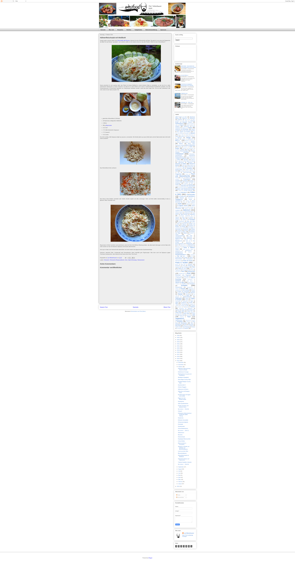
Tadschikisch (177, 301)
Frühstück (184, 180)
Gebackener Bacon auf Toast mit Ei (183, 459)
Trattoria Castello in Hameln (185, 462)
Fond (176, 177)
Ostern (191, 257)
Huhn (126, 260)
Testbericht (183, 302)
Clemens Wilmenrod (190, 156)
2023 (178, 341)
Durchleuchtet (190, 166)
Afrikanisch (192, 118)
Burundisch (177, 149)
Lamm (176, 234)
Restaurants (191, 271)
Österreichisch (178, 258)
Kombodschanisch (178, 227)
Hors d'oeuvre (191, 202)
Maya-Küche (188, 242)
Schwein (184, 285)
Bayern (193, 136)
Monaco (178, 246)
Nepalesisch (177, 250)
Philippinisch (190, 265)
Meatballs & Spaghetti (183, 377)
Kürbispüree (181, 401)
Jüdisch (177, 218)
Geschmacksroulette (182, 187)
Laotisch (189, 234)
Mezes (176, 244)
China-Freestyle (184, 151)
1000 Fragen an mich (181, 117)
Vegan (189, 316)
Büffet (191, 146)
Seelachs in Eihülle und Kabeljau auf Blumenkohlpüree (183, 448)
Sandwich (178, 281)
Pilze (193, 267)
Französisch (186, 179)
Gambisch (186, 183)
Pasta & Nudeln (181, 263)
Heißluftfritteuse (178, 200)
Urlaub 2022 (179, 313)
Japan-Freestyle (184, 214)
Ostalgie (185, 257)
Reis (183, 271)
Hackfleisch (191, 196)
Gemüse (190, 184)
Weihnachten (184, 323)
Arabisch (177, 126)
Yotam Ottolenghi (186, 327)
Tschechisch (179, 306)
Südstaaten (178, 298)
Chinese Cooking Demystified (185, 151)
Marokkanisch (178, 240)
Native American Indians (188, 249)
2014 (178, 360)
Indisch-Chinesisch (181, 207)
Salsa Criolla (184, 75)
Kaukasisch (186, 222)
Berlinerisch (190, 139)
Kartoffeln (192, 219)
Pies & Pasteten (185, 267)
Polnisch (191, 268)
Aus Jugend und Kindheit (183, 131)
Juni (179, 473)
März (179, 479)
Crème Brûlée (181, 441)
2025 (178, 337)
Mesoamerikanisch (179, 243)
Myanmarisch (177, 247)
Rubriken (129, 29)
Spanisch (193, 292)
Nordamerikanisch (180, 254)
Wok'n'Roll (177, 325)
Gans (192, 183)
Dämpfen (186, 159)
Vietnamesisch (140, 260)
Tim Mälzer (182, 305)
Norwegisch (193, 254)
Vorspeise (180, 321)
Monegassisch (184, 246)
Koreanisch (185, 229)
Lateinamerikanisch (180, 235)
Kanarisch (177, 219)
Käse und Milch (191, 221)
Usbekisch (182, 316)
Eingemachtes (178, 169)
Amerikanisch (179, 123)
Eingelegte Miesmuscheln (184, 438)
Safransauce (181, 432)
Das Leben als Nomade (189, 161)
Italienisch (186, 210)
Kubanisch (192, 230)
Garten (177, 184)
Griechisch (184, 192)
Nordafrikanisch (179, 253)
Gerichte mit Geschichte (188, 186)
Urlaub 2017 (190, 311)
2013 (178, 486)
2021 (178, 346)
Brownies (180, 434)
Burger (177, 148)
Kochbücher (184, 225)
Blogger (150, 557)
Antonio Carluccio (190, 125)
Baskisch (189, 136)
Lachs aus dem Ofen (183, 451)
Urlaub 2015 (192, 309)
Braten (193, 142)
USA (193, 315)
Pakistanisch (178, 260)
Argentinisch (186, 126)
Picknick (177, 267)
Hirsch (184, 202)
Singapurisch (191, 288)
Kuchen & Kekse (181, 231)
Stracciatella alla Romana (123, 40)
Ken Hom (193, 222)
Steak (187, 295)
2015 (178, 358)
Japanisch (192, 214)
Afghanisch (184, 118)
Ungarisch (177, 309)
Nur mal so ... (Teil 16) (183, 464)
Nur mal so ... (182, 256)
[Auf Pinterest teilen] (134, 258)
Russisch (179, 277)
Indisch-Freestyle (190, 207)
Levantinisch (178, 237)
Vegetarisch (179, 318)
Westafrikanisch (178, 324)
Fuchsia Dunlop (179, 181)
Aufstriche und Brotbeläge (181, 129)
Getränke (190, 187)
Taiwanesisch (185, 301)
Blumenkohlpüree (182, 453)
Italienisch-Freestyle (179, 211)
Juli (179, 471)
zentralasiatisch (180, 328)
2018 (178, 352)
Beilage (188, 137)
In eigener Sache (182, 205)
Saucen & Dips (179, 282)
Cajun (188, 149)
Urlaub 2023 (186, 313)
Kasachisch (181, 221)
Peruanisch (177, 265)
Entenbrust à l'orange (183, 372)
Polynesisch (178, 270)
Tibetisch (177, 305)
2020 (178, 348)
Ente (176, 171)
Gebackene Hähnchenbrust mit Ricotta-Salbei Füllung (184, 414)
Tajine (191, 301)
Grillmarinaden (191, 194)
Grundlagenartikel (182, 196)
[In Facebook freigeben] (132, 258)
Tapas (176, 302)
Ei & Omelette (187, 168)
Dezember (181, 362)
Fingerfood (178, 174)
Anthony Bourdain (190, 123)
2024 (178, 339)
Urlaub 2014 (184, 309)
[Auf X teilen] (131, 258)
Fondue (182, 177)
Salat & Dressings (132, 260)
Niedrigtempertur (179, 251)
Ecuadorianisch (178, 168)
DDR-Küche (181, 162)
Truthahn (193, 305)
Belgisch (177, 139)
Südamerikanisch (187, 296)
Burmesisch (191, 148)
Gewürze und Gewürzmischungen (185, 189)
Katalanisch (180, 222)
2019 (178, 350)
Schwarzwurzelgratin (183, 422)
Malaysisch (189, 238)
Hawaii (190, 199)
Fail (178, 172)
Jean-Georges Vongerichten (184, 215)
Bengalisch (184, 139)
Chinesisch (106, 260)
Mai (179, 475)
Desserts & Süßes (180, 163)
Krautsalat (180, 424)
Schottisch (177, 283)
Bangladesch (183, 136)
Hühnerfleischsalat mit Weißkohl (183, 456)
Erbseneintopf (181, 436)
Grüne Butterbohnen (183, 428)
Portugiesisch (186, 270)
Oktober (180, 366)
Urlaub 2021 (192, 312)
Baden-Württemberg (189, 134)
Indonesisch (178, 208)
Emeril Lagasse (189, 169)
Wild (185, 324)
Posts (178, 495)
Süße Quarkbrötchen (183, 403)
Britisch (181, 143)
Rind (188, 273)
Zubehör (186, 328)
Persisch (190, 264)
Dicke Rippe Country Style (184, 379)
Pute (192, 270)
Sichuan (183, 288)
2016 (178, 356)
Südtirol (187, 298)
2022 (178, 343)
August (180, 469)
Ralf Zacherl (177, 271)
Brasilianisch (186, 142)
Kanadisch (190, 218)
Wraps (191, 325)
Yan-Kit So (177, 327)
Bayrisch (180, 137)
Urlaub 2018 (178, 312)
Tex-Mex (190, 302)
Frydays (192, 180)
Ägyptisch (180, 119)
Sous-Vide (185, 292)
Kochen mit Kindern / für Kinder (185, 226)
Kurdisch (191, 233)
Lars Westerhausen (189, 533)
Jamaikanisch (187, 213)
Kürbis (185, 233)
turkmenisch (181, 308)
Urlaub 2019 (186, 312)
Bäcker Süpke (181, 134)
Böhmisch (179, 142)
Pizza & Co (182, 268)
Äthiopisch (184, 127)
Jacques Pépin (178, 213)
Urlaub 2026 (188, 315)
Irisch (192, 208)
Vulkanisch (188, 321)
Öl (191, 256)
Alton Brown (185, 120)
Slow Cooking (185, 290)
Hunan (193, 204)
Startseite (102, 29)
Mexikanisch (189, 243)
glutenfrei (180, 190)
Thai (176, 304)
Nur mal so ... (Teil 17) (183, 430)
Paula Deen (183, 264)
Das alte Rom (179, 161)
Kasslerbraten (181, 426)
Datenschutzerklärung (151, 29)
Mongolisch (191, 246)
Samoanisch (190, 279)
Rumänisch (193, 276)
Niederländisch (188, 250)
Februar (180, 481)
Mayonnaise (109, 125)
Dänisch (193, 159)
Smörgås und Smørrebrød (183, 291)
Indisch (193, 205)
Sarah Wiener (190, 280)
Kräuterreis (180, 418)
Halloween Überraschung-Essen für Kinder (184, 369)
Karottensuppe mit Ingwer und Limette (184, 395)
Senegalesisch (190, 287)
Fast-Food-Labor (187, 172)
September (181, 466)
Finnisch (187, 174)
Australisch (187, 133)
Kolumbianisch (191, 226)
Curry (178, 159)
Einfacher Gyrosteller (183, 420)
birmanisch (193, 140)
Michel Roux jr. (183, 244)
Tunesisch (185, 306)
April (179, 477)
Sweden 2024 (184, 93)
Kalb (184, 218)
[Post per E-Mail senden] (125, 257)
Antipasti (182, 125)
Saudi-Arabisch (191, 282)
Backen (193, 133)
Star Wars (182, 295)
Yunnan (193, 327)
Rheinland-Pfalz (182, 273)
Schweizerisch (178, 287)
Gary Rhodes (184, 184)
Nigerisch (190, 251)
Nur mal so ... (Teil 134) (186, 102)
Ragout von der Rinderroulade (182, 398)
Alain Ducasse (188, 119)
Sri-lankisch (188, 294)
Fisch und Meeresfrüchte (185, 175)
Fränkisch (188, 177)
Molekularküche (191, 244)
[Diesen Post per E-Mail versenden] (128, 258)
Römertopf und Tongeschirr (183, 275)
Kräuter (193, 229)
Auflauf (190, 127)
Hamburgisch (190, 197)
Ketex (178, 223)
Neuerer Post (104, 307)
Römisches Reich (178, 276)
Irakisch (186, 208)
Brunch (179, 146)
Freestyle (177, 180)
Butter (182, 149)
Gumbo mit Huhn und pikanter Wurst (183, 406)
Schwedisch (192, 283)
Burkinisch (185, 148)
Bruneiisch (186, 146)
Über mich (111, 29)
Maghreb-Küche (179, 238)
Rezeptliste (120, 29)
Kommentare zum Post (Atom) (138, 311)
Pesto (184, 265)
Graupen (177, 192)
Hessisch (187, 200)
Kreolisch (180, 230)
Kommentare (180, 497)
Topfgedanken (138, 29)
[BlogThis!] (130, 258)
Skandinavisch (178, 290)
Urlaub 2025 (182, 315)
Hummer (188, 204)
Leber (191, 235)
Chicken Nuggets (182, 387)
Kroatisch (186, 230)
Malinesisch (177, 239)
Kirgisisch (184, 223)
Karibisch (185, 219)
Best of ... (178, 140)
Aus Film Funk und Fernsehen (188, 130)
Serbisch (177, 288)
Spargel (180, 294)
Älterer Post (167, 307)
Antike (176, 125)
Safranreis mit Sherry (183, 389)
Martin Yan (188, 240)
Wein (192, 323)
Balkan (176, 136)
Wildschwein (191, 324)
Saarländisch (186, 277)
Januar (180, 483)
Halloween (182, 197)
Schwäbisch (184, 283)
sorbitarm (179, 292)
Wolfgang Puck (186, 325)
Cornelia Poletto (192, 158)
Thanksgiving (184, 304)
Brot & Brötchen (190, 145)
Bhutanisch (187, 140)
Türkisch (192, 307)
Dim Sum (182, 166)
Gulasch (180, 411)
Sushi (186, 299)
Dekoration (190, 162)
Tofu (187, 305)
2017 (178, 354)
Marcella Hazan (188, 239)
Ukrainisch (190, 308)
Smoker (193, 290)
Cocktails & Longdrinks (180, 158)
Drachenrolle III (181, 385)
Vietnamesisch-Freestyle (190, 320)
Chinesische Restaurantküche (117, 260)
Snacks (193, 291)
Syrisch (192, 299)
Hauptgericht (179, 199)
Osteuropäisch (189, 258)
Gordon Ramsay (188, 190)
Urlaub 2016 (181, 311)
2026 (178, 335)
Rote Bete (186, 276)
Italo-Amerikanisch (189, 211)
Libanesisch (189, 237)
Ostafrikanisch (178, 257)
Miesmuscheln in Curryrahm (182, 443)
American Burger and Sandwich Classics (185, 121)
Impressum (163, 29)
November (181, 364)
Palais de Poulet (187, 260)
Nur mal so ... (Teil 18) (183, 409)
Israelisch (177, 210)
